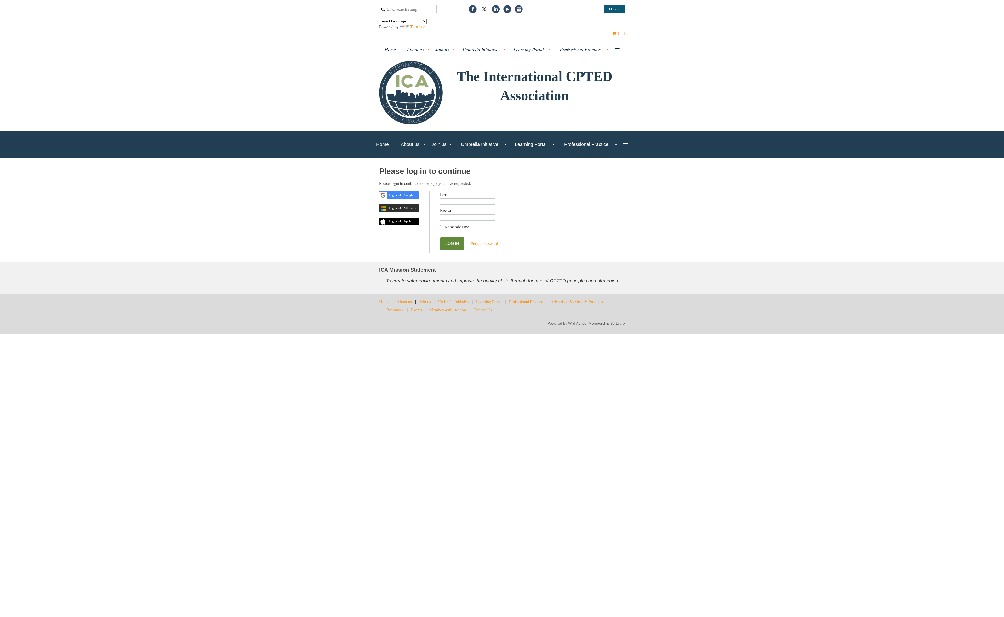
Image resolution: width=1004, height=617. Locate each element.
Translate (417, 26)
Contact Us (483, 309)
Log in (614, 9)
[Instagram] (519, 9)
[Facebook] (473, 9)
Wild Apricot (577, 323)
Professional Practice (526, 301)
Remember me (457, 227)
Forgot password (484, 243)
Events (416, 309)
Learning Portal (489, 301)
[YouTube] (507, 9)
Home (384, 301)
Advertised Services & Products (577, 301)
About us (404, 301)
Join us (425, 301)
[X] (484, 9)
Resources (394, 309)
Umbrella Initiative (453, 301)
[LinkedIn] (496, 9)
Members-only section (447, 309)
